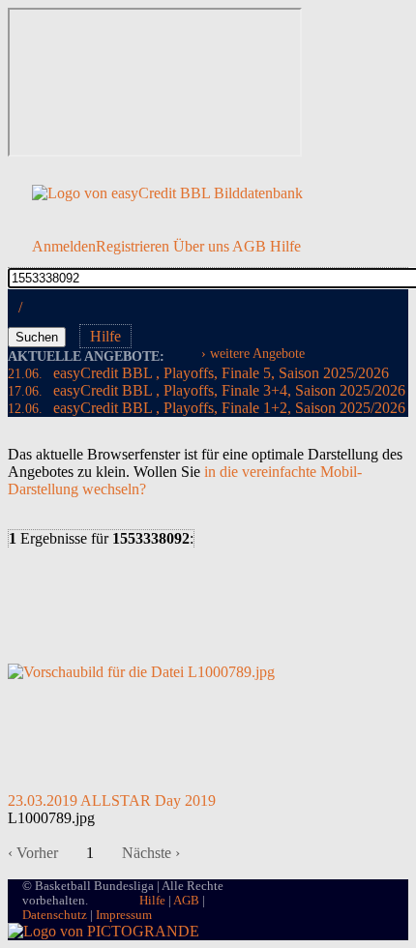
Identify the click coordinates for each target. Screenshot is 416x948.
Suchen (36, 337)
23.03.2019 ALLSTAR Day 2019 (112, 800)
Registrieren (132, 246)
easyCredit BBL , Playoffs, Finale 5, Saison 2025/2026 (198, 373)
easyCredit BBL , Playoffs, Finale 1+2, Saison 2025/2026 (206, 408)
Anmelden (64, 246)
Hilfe (285, 246)
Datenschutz (54, 915)
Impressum (124, 915)
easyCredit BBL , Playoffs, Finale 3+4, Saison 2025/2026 (206, 390)
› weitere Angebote (253, 353)
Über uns (201, 246)
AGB (249, 246)
